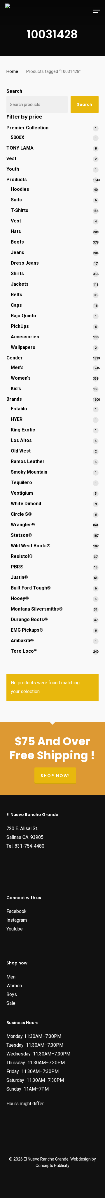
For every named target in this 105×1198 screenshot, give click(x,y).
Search (14, 91)
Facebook (16, 911)
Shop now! (55, 776)
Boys (11, 994)
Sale (10, 1003)
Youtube (14, 929)
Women (14, 985)
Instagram (16, 920)
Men (10, 977)
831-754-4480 (29, 846)
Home (12, 71)
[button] (96, 11)
